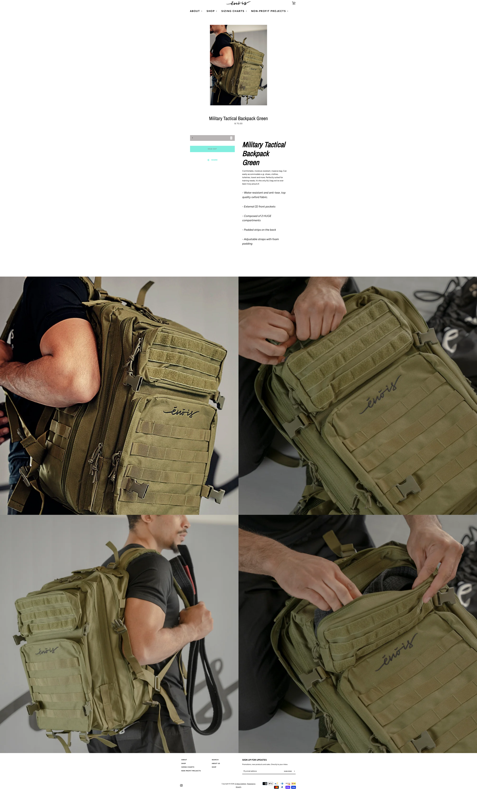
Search (215, 760)
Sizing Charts (187, 767)
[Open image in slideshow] (238, 65)
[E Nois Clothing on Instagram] (181, 785)
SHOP (183, 763)
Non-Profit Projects (191, 771)
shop (214, 767)
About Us (216, 763)
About (184, 760)
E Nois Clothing (240, 784)
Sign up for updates (254, 760)
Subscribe (288, 771)
